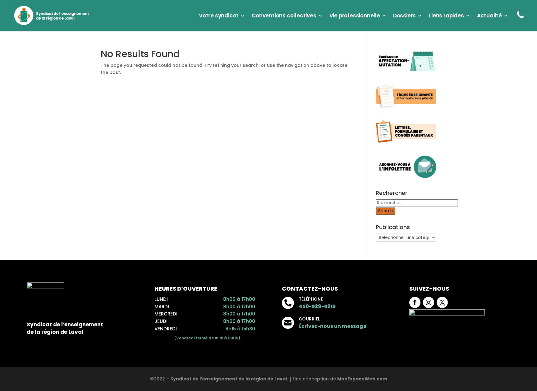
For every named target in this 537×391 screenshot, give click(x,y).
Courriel (309, 319)
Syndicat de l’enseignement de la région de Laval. (229, 379)
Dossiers (404, 16)
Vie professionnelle (354, 16)
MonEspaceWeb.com (362, 379)
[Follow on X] (442, 302)
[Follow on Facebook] (414, 302)
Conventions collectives (284, 16)
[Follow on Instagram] (428, 302)
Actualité (489, 16)
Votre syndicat (219, 16)
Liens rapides (446, 16)
